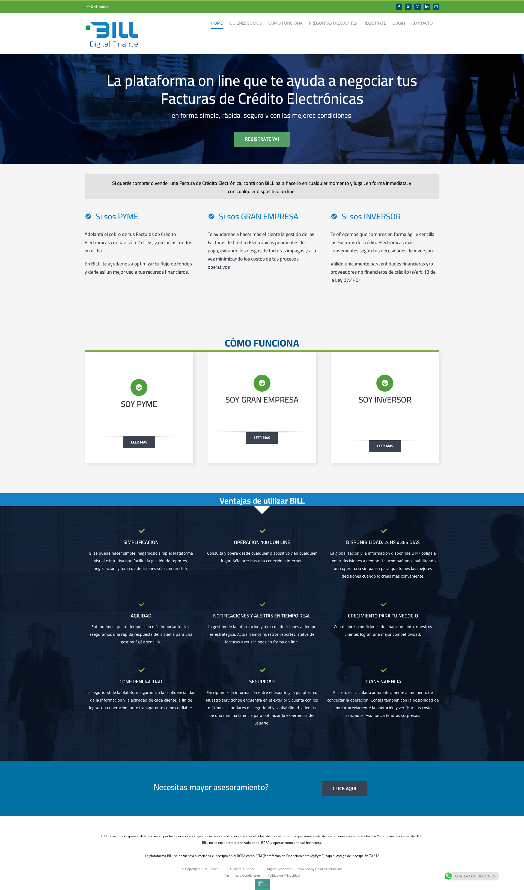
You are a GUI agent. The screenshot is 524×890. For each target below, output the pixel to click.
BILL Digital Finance (240, 869)
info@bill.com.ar (97, 6)
